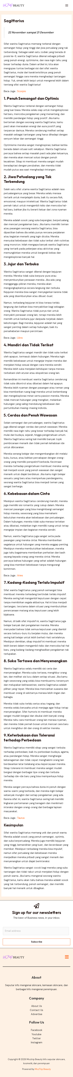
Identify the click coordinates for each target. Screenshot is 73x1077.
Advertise (36, 1014)
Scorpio (21, 91)
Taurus (21, 818)
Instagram (36, 1042)
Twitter (36, 1038)
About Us (36, 1006)
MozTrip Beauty (43, 1069)
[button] (66, 957)
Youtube (36, 1034)
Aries (20, 575)
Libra (20, 337)
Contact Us (36, 1010)
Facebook (36, 1030)
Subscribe (36, 941)
